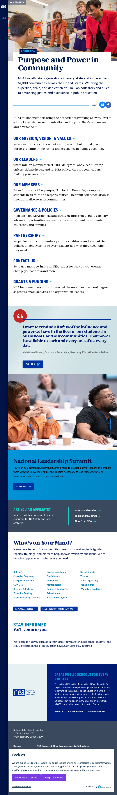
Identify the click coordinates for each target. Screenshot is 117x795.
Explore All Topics (24, 609)
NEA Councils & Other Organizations (55, 746)
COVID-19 (18, 585)
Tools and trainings (86, 516)
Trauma (84, 576)
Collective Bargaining (24, 576)
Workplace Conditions (91, 589)
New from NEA (84, 521)
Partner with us (75, 712)
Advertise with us (97, 712)
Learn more (22, 487)
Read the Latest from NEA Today (58, 609)
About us (59, 712)
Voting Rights (87, 585)
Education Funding (22, 593)
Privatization (53, 593)
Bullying (17, 572)
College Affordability (23, 581)
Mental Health (54, 585)
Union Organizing (89, 581)
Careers (17, 746)
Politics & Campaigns (57, 589)
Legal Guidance (81, 746)
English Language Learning (26, 598)
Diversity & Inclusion (23, 589)
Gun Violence (53, 576)
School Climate (87, 572)
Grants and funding (86, 510)
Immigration (53, 581)
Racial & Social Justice (58, 598)
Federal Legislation (56, 572)
